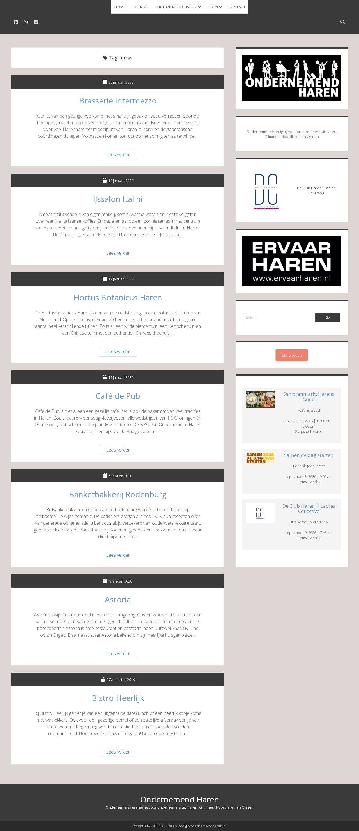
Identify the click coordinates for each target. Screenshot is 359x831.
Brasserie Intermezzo (118, 100)
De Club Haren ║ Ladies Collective (308, 509)
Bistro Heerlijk (118, 697)
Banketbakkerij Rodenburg (118, 494)
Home (120, 6)
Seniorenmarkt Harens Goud (308, 397)
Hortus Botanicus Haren (117, 297)
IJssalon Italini (118, 199)
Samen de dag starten (308, 455)
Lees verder (121, 155)
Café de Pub (118, 395)
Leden (212, 6)
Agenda (140, 6)
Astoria (118, 599)
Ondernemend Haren (176, 6)
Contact (237, 6)
